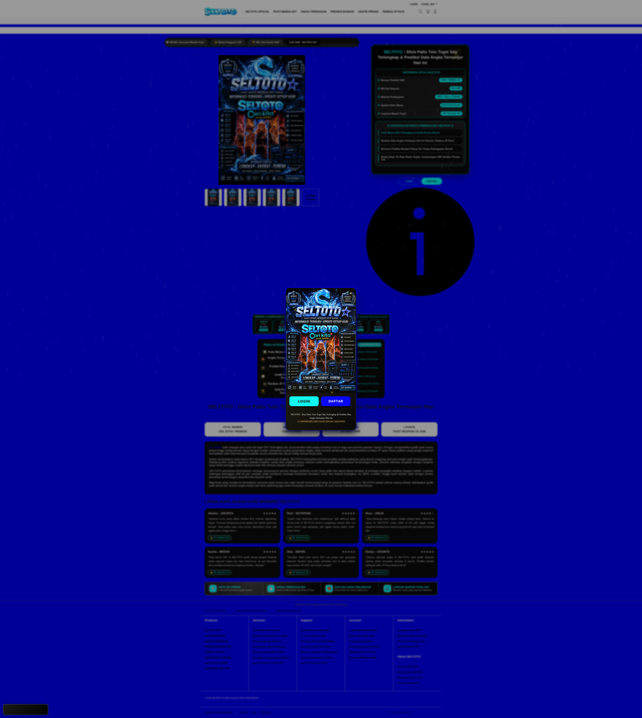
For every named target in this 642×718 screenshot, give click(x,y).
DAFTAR (336, 401)
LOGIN (304, 401)
